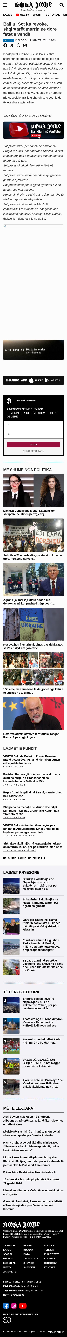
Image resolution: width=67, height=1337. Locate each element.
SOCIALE (49, 1245)
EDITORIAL (53, 14)
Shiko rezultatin (33, 451)
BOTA (26, 1254)
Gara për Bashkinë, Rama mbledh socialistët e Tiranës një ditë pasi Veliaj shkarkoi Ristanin (41, 924)
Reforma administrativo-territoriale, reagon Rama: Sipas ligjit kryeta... (31, 735)
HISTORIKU (50, 1263)
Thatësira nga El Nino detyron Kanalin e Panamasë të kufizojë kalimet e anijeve (43, 1022)
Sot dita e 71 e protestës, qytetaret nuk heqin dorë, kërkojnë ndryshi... (32, 557)
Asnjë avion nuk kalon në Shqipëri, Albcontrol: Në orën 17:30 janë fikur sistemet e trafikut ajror (33, 1120)
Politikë (8, 40)
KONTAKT (49, 1267)
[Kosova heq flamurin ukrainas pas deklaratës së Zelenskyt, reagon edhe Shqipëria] (33, 624)
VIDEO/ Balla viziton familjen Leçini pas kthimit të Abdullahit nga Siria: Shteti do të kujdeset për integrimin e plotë (31, 829)
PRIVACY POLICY (56, 1332)
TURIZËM (49, 1250)
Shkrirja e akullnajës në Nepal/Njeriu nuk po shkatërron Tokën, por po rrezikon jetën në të (32, 845)
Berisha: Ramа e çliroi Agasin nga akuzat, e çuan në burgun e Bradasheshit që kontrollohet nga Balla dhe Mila (31, 778)
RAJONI (27, 1245)
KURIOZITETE (51, 1254)
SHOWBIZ (28, 1263)
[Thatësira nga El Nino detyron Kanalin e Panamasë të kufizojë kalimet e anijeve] (11, 1025)
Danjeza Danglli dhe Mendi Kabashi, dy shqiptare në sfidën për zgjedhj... (28, 512)
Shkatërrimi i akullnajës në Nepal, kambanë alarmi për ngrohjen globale (40, 903)
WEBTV (24, 14)
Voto (33, 444)
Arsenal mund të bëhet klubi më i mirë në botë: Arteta (41, 1041)
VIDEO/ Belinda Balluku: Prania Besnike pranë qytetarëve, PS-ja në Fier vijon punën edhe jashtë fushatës (31, 760)
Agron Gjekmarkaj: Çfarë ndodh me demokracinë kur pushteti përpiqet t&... (28, 601)
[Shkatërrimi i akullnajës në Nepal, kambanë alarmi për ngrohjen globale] (11, 905)
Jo (8, 434)
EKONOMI (8, 1258)
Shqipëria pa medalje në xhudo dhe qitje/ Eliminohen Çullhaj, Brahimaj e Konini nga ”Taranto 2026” (31, 811)
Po (8, 425)
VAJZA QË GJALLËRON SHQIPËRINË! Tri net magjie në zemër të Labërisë (41, 1063)
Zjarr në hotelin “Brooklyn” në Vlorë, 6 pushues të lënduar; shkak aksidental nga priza (43, 1083)
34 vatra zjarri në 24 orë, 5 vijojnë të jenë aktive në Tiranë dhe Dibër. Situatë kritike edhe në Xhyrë (43, 965)
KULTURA (49, 1258)
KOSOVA (28, 1250)
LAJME (7, 14)
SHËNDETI (29, 1267)
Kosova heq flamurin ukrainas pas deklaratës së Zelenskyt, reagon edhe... (33, 646)
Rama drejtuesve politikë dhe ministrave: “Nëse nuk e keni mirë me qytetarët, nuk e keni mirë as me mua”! (31, 1146)
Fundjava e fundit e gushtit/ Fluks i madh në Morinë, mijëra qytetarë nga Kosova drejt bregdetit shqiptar (41, 945)
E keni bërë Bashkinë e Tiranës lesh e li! (29, 1172)
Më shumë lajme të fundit (23, 858)
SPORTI (37, 14)
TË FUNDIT (9, 1245)
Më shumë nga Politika (27, 470)
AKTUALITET (10, 1271)
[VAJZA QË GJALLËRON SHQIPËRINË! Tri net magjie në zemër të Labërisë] (11, 1066)
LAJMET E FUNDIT (20, 748)
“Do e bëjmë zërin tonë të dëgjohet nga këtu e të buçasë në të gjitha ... (33, 691)
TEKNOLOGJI (30, 1258)
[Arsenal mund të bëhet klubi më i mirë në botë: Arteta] (11, 1045)
